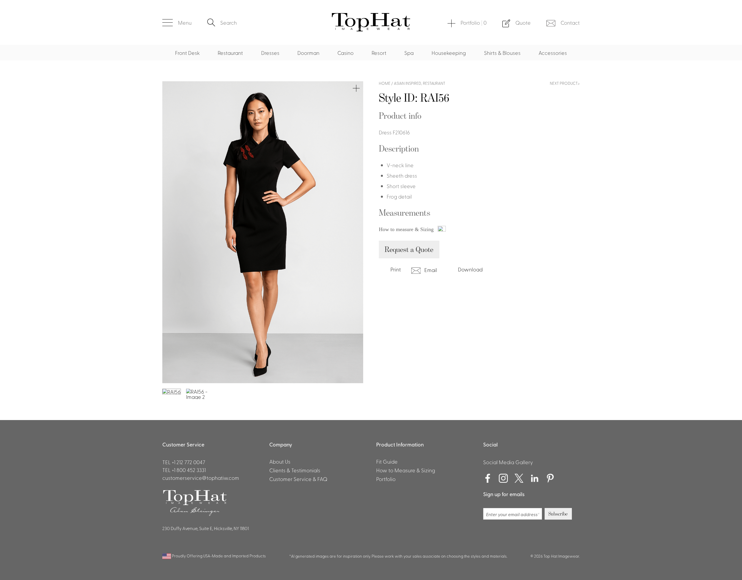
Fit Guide (387, 461)
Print (395, 269)
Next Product (564, 83)
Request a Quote (409, 249)
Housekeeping (449, 52)
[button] (177, 22)
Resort (379, 52)
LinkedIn (534, 478)
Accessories (553, 52)
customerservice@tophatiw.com (200, 477)
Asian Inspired (407, 83)
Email (430, 269)
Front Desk (187, 52)
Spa (409, 52)
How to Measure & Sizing (405, 469)
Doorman (308, 52)
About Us (279, 461)
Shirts (214, 8)
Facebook (487, 478)
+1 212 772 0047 (188, 461)
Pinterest (550, 478)
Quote (523, 22)
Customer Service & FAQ (298, 478)
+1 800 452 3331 (189, 469)
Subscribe (558, 514)
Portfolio (474, 22)
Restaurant (230, 52)
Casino (345, 52)
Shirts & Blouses (502, 52)
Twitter (519, 478)
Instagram (503, 478)
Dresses (270, 52)
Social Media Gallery (508, 461)
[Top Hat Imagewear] (371, 29)
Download (470, 269)
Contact (570, 22)
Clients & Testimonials (294, 469)
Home (384, 83)
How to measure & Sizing (407, 229)
